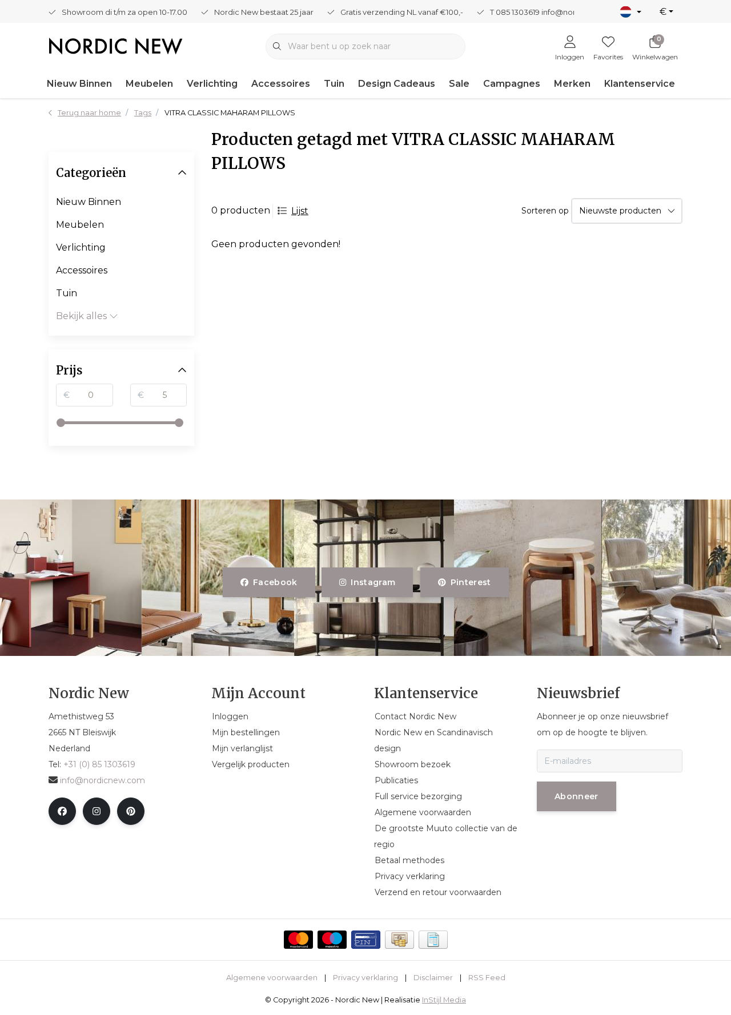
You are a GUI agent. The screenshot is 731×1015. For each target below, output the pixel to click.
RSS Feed (486, 977)
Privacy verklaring (365, 977)
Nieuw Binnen (79, 83)
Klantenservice (639, 83)
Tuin (334, 83)
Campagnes (511, 83)
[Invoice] (433, 940)
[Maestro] (332, 940)
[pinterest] (130, 811)
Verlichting (212, 83)
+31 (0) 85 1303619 (99, 764)
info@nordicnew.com (102, 780)
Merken (572, 83)
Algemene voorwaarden (272, 977)
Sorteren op (545, 211)
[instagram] (96, 811)
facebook (275, 582)
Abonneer (577, 796)
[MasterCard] (298, 940)
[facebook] (62, 811)
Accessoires (280, 83)
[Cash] (399, 940)
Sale (459, 83)
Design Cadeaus (396, 83)
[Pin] (365, 940)
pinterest (470, 582)
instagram (373, 582)
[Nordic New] (116, 45)
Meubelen (149, 83)
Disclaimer (433, 977)
